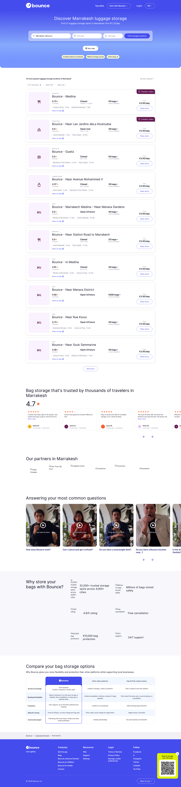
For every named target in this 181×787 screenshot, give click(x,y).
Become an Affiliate (66, 762)
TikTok (136, 762)
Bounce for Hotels (65, 765)
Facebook (137, 752)
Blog (60, 755)
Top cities (99, 6)
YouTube (136, 769)
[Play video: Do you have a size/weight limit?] (116, 525)
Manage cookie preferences (114, 760)
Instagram (137, 759)
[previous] (144, 436)
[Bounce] (38, 5)
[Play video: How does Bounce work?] (43, 525)
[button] (137, 35)
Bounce (29, 736)
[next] (152, 436)
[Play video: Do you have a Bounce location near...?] (153, 525)
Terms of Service (115, 752)
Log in (139, 6)
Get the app (62, 752)
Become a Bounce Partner (68, 759)
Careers (61, 769)
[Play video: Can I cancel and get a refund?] (80, 525)
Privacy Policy (113, 755)
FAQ (84, 752)
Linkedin (136, 765)
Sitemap (86, 759)
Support (86, 755)
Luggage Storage (42, 736)
